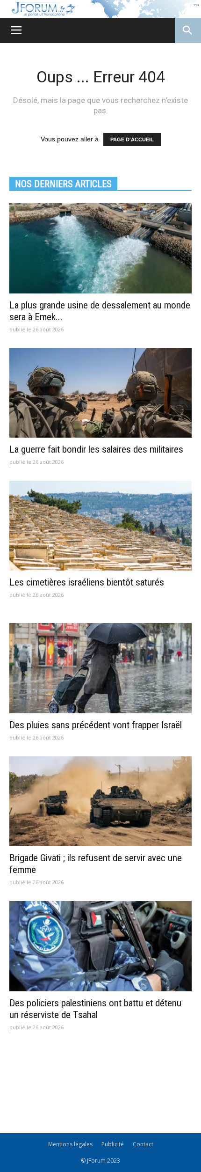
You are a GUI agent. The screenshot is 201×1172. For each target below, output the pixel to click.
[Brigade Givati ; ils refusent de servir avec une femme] (100, 801)
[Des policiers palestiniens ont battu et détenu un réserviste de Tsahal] (100, 946)
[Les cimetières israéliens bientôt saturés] (100, 526)
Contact (143, 1144)
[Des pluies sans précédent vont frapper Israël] (100, 668)
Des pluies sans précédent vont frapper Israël (95, 725)
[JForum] (100, 9)
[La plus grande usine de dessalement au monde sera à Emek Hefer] (100, 248)
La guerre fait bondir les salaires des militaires (96, 449)
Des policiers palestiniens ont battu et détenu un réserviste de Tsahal (95, 1008)
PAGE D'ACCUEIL (132, 139)
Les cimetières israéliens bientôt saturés (86, 582)
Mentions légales (70, 1144)
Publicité (112, 1144)
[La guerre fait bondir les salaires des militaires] (100, 393)
